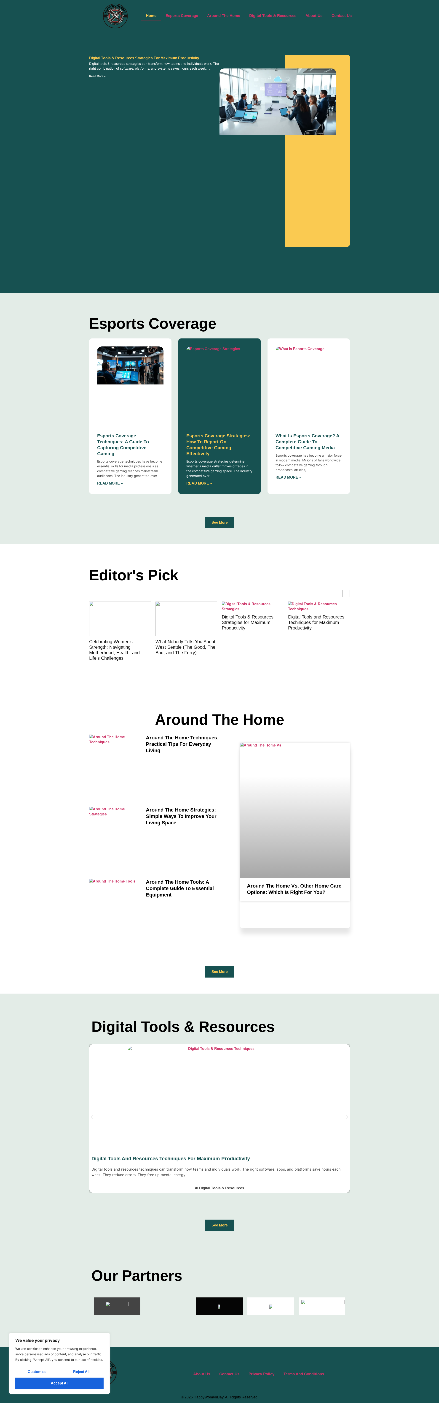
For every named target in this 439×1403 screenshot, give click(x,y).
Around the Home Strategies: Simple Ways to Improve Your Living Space (181, 816)
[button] (92, 1117)
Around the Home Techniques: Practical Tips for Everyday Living (182, 744)
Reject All (81, 1372)
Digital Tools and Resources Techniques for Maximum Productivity (316, 622)
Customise (37, 1372)
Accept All (59, 1383)
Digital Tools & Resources (272, 16)
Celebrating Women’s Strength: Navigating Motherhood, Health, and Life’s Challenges (114, 650)
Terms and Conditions (304, 1374)
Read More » (97, 76)
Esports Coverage (182, 16)
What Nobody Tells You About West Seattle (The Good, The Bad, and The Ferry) (185, 647)
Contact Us (342, 16)
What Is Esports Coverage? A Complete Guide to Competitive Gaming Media (307, 441)
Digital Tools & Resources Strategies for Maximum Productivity (144, 58)
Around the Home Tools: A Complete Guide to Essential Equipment (180, 888)
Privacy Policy (261, 1374)
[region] (59, 1363)
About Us (313, 16)
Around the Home (223, 16)
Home (151, 16)
